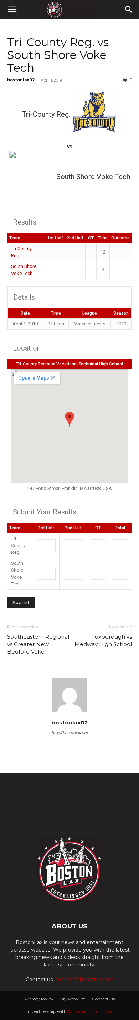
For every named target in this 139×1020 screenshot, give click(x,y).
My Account (72, 999)
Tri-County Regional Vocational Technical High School (69, 364)
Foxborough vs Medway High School (103, 640)
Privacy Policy (38, 999)
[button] (12, 9)
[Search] (129, 9)
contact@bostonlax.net (84, 979)
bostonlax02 (21, 79)
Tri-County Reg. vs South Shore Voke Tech (58, 55)
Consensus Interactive (90, 1011)
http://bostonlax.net (69, 732)
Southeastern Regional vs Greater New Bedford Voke (38, 644)
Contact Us (103, 999)
